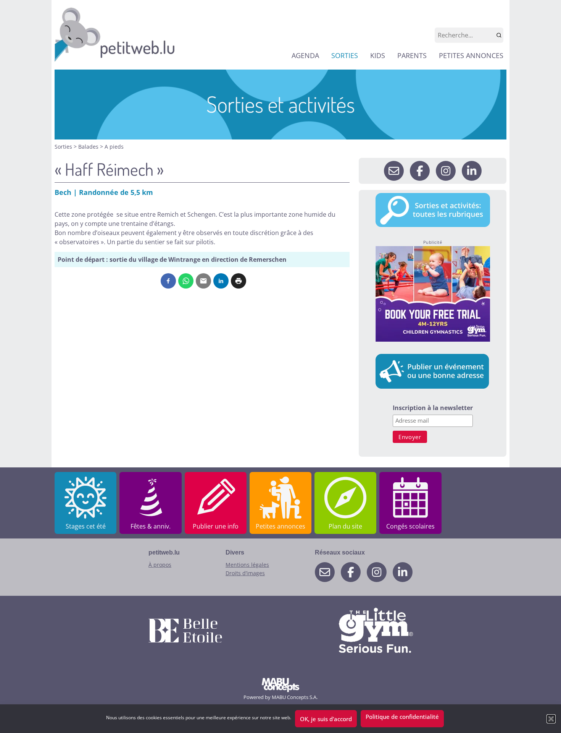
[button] (551, 719)
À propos (159, 564)
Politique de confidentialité (402, 716)
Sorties (64, 146)
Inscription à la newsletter (433, 408)
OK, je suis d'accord (326, 719)
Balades (89, 146)
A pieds (114, 146)
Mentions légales (247, 564)
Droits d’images (245, 573)
